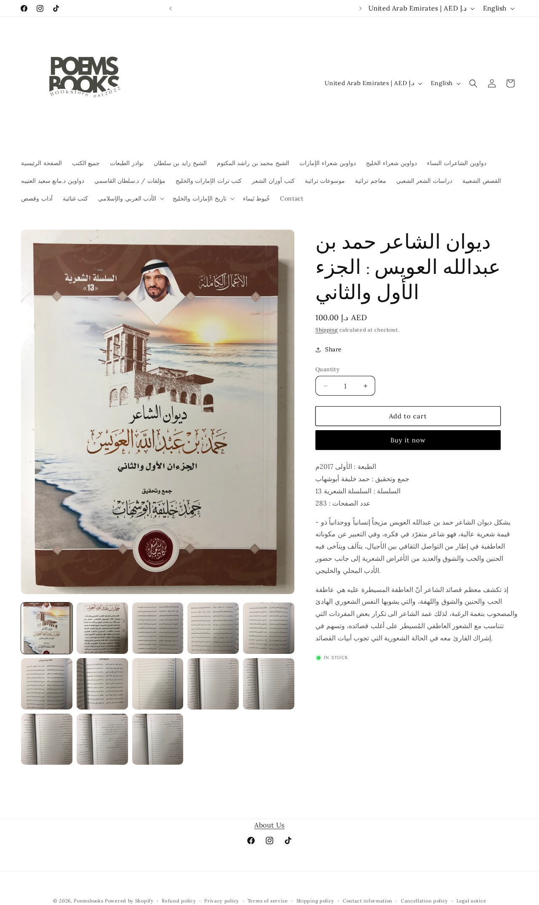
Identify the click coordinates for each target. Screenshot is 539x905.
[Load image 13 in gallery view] (158, 739)
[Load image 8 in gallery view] (158, 684)
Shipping (326, 330)
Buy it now (408, 440)
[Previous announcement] (170, 8)
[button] (130, 198)
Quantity (327, 369)
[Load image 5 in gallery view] (268, 628)
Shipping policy (315, 901)
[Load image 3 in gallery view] (158, 628)
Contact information (367, 901)
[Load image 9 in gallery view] (213, 684)
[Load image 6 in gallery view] (46, 684)
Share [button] (333, 349)
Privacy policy (221, 901)
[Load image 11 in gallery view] (46, 739)
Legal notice (471, 901)
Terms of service (268, 901)
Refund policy (179, 901)
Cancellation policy (424, 901)
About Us (269, 825)
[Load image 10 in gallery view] (268, 684)
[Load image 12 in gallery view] (102, 739)
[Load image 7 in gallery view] (102, 684)
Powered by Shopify (129, 901)
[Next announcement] (360, 8)
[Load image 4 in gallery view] (213, 628)
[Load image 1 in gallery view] (46, 628)
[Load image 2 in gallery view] (102, 628)
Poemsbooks (88, 901)
